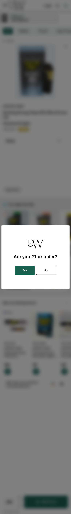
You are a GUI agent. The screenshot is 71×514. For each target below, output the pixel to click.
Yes (24, 270)
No (46, 270)
